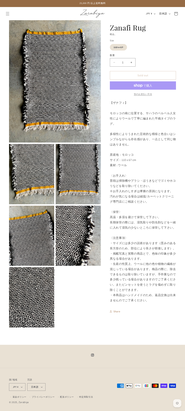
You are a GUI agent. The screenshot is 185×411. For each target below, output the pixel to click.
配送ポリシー (67, 396)
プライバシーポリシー (43, 396)
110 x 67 (120, 48)
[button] (8, 14)
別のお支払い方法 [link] (143, 94)
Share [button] (116, 311)
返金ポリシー (19, 396)
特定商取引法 (86, 396)
